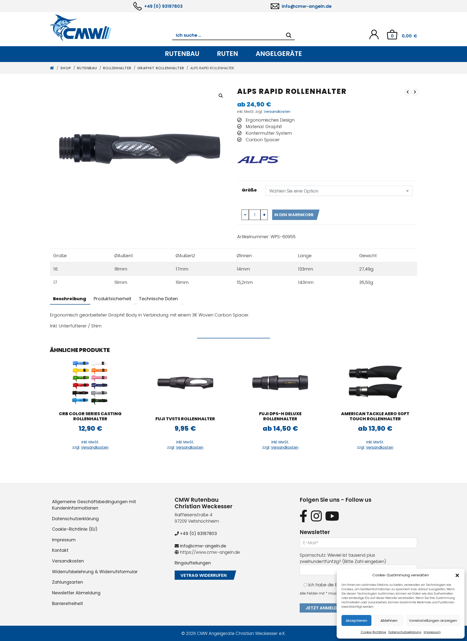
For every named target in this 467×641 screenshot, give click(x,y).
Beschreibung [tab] (69, 299)
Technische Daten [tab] (158, 299)
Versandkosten (277, 111)
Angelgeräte (279, 53)
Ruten (227, 53)
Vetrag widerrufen (203, 575)
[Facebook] (303, 516)
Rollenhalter (117, 68)
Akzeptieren (356, 620)
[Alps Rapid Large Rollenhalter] (407, 92)
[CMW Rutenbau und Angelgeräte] (111, 28)
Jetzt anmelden (324, 608)
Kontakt (60, 550)
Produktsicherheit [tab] (112, 299)
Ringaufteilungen (193, 563)
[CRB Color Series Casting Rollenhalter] (90, 382)
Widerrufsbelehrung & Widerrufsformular (95, 572)
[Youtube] (332, 516)
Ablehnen (388, 620)
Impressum (432, 632)
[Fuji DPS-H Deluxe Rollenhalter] (280, 382)
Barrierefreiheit (67, 603)
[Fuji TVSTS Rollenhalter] (185, 382)
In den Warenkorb (294, 215)
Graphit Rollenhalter (160, 68)
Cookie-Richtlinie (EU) (74, 529)
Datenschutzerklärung (404, 632)
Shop (65, 68)
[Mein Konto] (374, 34)
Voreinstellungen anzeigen (433, 620)
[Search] (289, 35)
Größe (249, 190)
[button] (457, 575)
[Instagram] (316, 516)
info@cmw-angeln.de (307, 6)
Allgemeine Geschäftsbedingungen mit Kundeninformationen (94, 505)
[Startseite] (52, 68)
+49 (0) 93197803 (163, 6)
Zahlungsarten (67, 582)
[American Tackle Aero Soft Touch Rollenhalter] (415, 92)
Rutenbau (182, 53)
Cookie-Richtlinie (373, 632)
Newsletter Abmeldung (76, 593)
